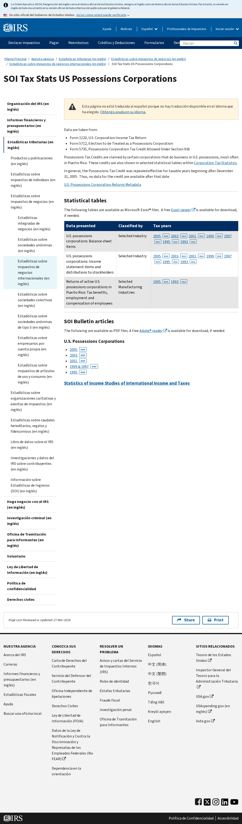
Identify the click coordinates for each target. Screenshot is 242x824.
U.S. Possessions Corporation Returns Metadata (102, 184)
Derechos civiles (21, 599)
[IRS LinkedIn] (224, 801)
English (154, 721)
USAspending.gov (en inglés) (213, 708)
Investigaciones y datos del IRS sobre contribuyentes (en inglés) (32, 463)
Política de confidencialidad (21, 586)
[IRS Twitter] (207, 801)
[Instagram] (215, 801)
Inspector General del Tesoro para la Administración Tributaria (217, 675)
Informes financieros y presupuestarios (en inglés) (26, 126)
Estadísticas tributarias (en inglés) (82, 59)
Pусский (154, 692)
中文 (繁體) (157, 673)
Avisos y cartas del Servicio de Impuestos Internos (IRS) (121, 666)
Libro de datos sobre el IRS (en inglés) (32, 444)
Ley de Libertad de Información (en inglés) (27, 569)
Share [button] (189, 620)
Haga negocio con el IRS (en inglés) (28, 504)
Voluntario (16, 556)
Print (219, 620)
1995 (170, 241)
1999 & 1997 (83, 366)
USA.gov (202, 696)
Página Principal (15, 59)
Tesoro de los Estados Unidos (213, 657)
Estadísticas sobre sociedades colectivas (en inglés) (35, 300)
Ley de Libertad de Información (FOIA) (67, 718)
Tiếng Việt (156, 702)
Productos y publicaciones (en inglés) (32, 161)
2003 (178, 236)
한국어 (153, 683)
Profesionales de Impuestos (186, 29)
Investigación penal (116, 709)
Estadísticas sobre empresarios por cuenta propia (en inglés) (32, 346)
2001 (196, 236)
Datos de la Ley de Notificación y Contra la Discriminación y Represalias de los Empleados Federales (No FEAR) (72, 744)
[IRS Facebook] (198, 801)
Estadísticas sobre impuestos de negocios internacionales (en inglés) (57, 64)
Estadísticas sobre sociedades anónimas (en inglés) (35, 245)
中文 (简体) (157, 664)
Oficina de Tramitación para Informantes (118, 722)
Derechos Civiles (65, 705)
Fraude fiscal (110, 700)
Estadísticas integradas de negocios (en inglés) (34, 223)
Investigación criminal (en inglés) (29, 520)
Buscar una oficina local (23, 713)
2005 (160, 236)
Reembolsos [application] (78, 42)
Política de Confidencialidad (191, 818)
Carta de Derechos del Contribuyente (69, 663)
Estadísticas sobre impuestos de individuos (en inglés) (33, 180)
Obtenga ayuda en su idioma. (123, 111)
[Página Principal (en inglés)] (15, 26)
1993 (187, 241)
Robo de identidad (114, 681)
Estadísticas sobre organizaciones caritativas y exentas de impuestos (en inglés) (33, 401)
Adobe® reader (151, 330)
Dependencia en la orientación (66, 771)
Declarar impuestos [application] (24, 42)
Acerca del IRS (15, 654)
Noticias (126, 29)
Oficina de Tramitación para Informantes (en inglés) (26, 540)
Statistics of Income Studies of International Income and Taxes (127, 383)
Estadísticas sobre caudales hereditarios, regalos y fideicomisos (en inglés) (33, 426)
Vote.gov (203, 721)
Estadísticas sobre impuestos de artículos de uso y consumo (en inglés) (36, 374)
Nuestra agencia (42, 59)
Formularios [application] (154, 42)
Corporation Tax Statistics (215, 162)
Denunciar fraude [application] (187, 42)
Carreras (10, 664)
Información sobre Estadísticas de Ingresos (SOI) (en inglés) (30, 485)
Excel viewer (181, 209)
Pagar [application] (54, 42)
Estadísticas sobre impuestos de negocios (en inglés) (148, 59)
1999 (213, 236)
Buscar (235, 43)
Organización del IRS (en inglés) (28, 106)
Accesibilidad (228, 818)
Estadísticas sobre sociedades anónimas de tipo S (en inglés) (35, 322)
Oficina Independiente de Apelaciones (72, 693)
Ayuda (107, 29)
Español (147, 29)
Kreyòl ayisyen (159, 711)
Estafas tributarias (115, 690)
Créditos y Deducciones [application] (116, 42)
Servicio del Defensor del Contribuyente (71, 678)
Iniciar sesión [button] (225, 29)
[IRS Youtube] (234, 801)
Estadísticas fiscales (20, 694)
